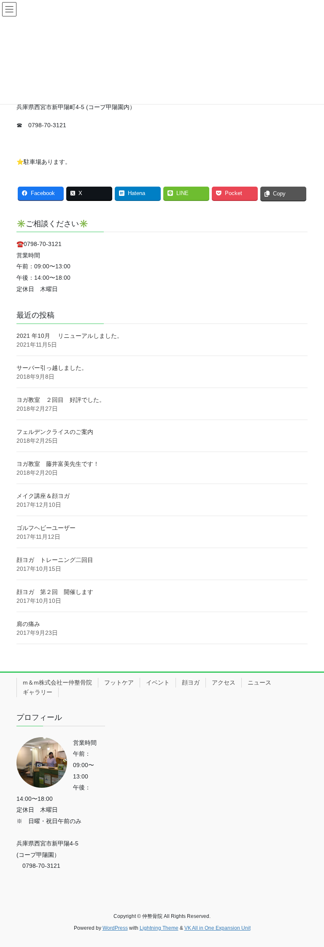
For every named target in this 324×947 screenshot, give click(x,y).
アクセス (223, 682)
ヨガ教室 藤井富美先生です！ (57, 463)
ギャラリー (37, 692)
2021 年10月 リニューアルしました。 (69, 335)
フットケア (119, 682)
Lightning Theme (159, 928)
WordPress (115, 928)
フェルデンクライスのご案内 (54, 431)
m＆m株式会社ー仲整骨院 (57, 682)
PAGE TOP (308, 911)
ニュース (259, 682)
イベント (158, 682)
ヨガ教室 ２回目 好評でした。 (60, 399)
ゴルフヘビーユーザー (46, 527)
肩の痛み (28, 624)
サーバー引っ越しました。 (51, 367)
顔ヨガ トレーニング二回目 (54, 559)
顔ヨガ (191, 682)
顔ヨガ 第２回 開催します (54, 592)
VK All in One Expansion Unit (217, 928)
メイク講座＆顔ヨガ (43, 495)
